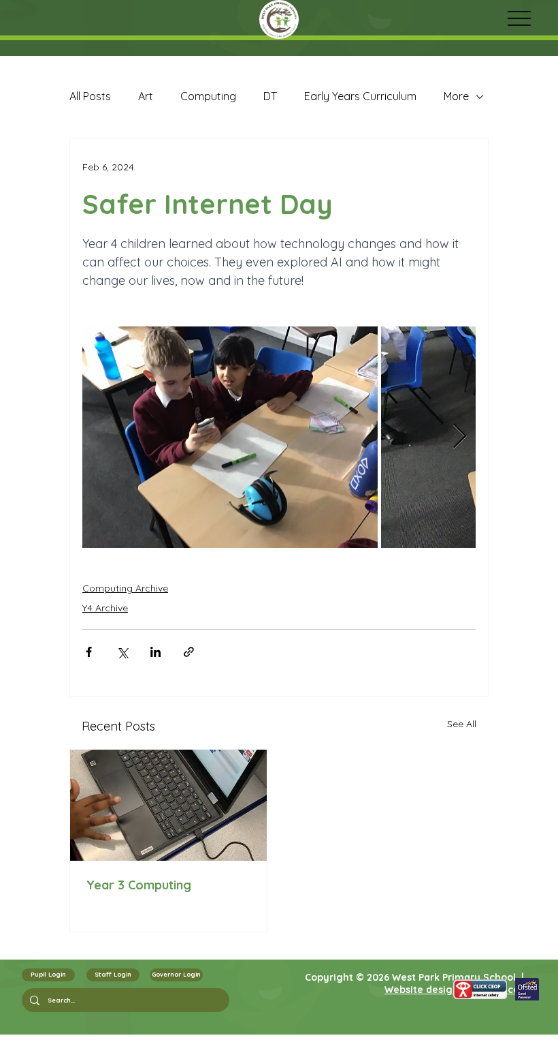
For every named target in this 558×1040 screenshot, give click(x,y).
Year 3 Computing (138, 885)
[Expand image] (230, 437)
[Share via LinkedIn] (155, 651)
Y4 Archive (105, 608)
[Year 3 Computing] (168, 805)
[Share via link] (188, 651)
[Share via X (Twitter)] (122, 651)
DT (270, 96)
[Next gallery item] (459, 437)
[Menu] (519, 18)
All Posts (90, 96)
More (456, 96)
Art (145, 96)
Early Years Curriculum (360, 96)
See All (461, 724)
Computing (208, 96)
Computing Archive (125, 588)
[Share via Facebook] (88, 651)
